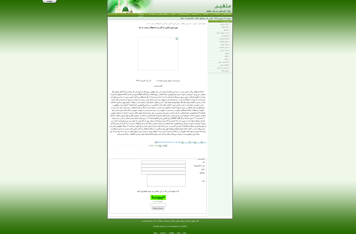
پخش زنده (152, 14)
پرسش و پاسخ (184, 14)
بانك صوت (195, 14)
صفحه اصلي (227, 14)
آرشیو (173, 14)
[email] (155, 145)
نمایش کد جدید (158, 201)
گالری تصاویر (163, 14)
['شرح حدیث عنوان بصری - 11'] (191, 142)
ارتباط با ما (216, 14)
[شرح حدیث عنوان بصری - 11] (168, 142)
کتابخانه (205, 14)
